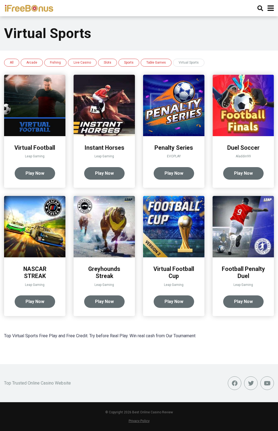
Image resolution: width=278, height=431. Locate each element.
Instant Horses (104, 147)
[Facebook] (234, 383)
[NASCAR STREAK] (34, 255)
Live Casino (82, 62)
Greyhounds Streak (104, 273)
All (12, 62)
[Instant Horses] (104, 134)
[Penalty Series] (173, 134)
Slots (107, 62)
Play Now (35, 173)
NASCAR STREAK (34, 273)
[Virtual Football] (34, 134)
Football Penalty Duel (243, 273)
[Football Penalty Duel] (243, 255)
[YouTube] (267, 383)
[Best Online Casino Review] (29, 7)
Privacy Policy (139, 421)
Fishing (55, 62)
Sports (129, 62)
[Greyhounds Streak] (104, 255)
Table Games (156, 62)
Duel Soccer (243, 147)
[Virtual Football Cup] (173, 255)
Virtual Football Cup (173, 273)
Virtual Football (34, 147)
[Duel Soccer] (243, 134)
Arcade (31, 62)
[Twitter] (251, 383)
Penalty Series (173, 147)
